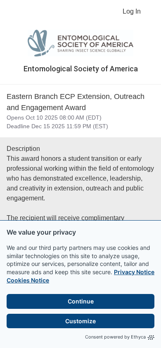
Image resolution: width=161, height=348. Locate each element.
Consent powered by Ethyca (115, 337)
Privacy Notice (134, 271)
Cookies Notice (28, 280)
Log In (132, 11)
